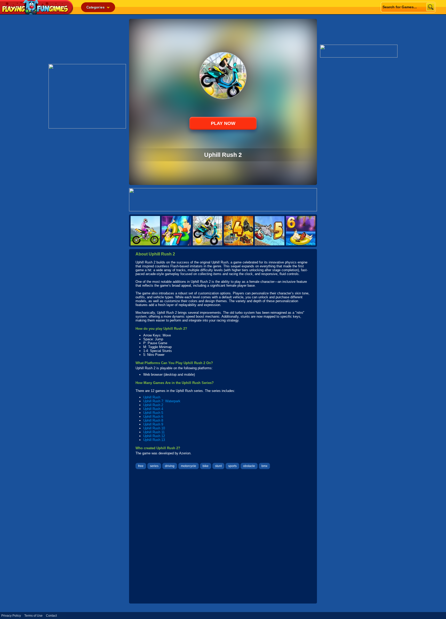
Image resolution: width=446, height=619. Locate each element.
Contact (51, 615)
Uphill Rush (151, 397)
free (141, 466)
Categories (96, 7)
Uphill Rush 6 (153, 417)
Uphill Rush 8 (153, 420)
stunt (218, 466)
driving (169, 466)
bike (206, 466)
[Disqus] (223, 536)
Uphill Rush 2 (153, 405)
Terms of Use (33, 615)
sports (232, 466)
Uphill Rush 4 (153, 409)
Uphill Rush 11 (154, 432)
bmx (264, 466)
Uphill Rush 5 (153, 413)
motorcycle (188, 466)
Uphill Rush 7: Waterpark (161, 401)
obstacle (249, 466)
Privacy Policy (11, 615)
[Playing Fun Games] (36, 13)
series (154, 466)
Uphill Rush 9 (153, 424)
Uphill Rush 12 (154, 436)
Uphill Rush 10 (154, 428)
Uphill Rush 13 (154, 440)
